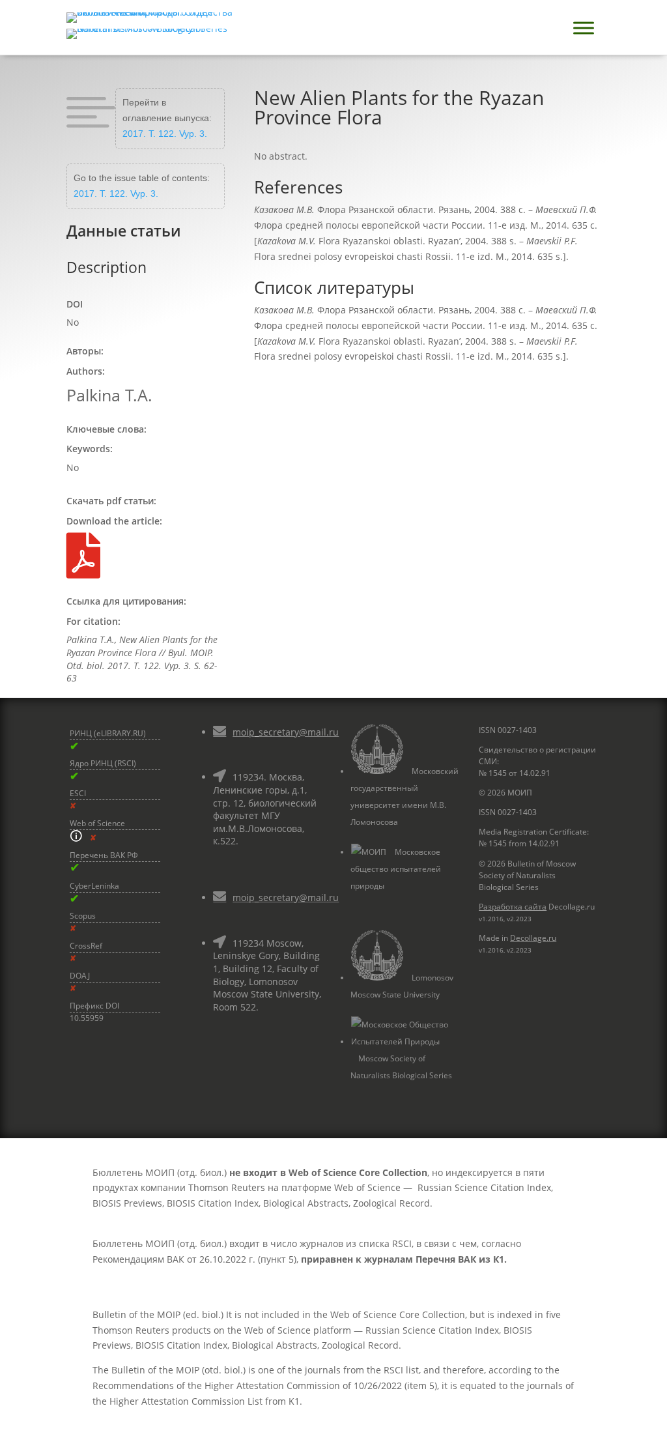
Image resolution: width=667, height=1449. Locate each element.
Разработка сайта (512, 906)
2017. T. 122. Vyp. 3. (164, 133)
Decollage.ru (533, 937)
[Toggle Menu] (583, 28)
